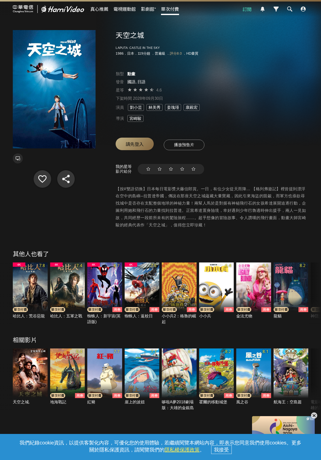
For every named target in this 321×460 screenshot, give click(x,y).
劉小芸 (136, 107)
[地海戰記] (67, 376)
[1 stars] (148, 169)
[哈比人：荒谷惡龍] (30, 290)
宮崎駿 (135, 118)
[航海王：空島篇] (291, 376)
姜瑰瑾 (173, 107)
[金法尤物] (253, 290)
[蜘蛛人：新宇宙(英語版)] (104, 293)
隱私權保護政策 (182, 449)
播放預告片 (184, 145)
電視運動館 (124, 9)
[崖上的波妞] (142, 376)
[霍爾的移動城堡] (216, 376)
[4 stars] (182, 169)
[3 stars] (171, 169)
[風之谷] (253, 376)
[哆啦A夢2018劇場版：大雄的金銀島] (179, 379)
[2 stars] (159, 169)
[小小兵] (216, 290)
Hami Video (48, 9)
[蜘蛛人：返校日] (142, 290)
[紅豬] (104, 376)
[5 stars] (193, 169)
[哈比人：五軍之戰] (67, 290)
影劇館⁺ (148, 9)
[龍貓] (291, 290)
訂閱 (247, 9)
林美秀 (154, 107)
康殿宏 (192, 107)
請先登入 (135, 144)
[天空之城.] (30, 376)
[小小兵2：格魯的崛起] (179, 293)
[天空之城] (42, 179)
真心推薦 (99, 9)
